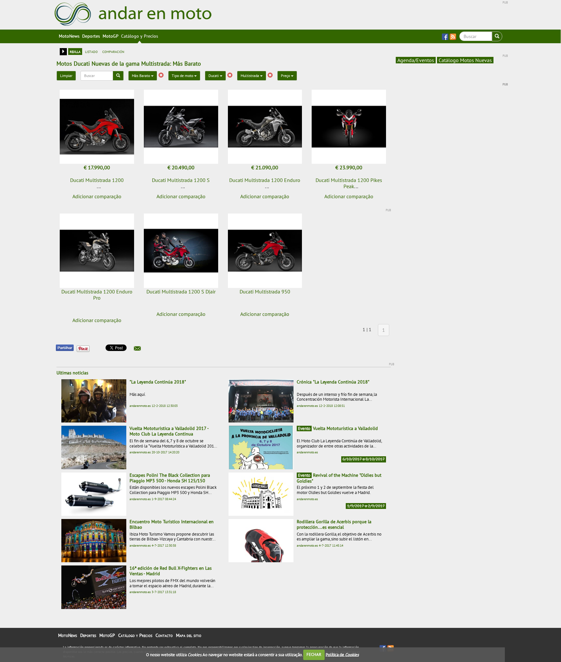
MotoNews (69, 36)
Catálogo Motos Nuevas (465, 60)
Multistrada (250, 75)
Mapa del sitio (188, 635)
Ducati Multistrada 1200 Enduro (264, 180)
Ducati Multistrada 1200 (97, 180)
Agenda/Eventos (415, 60)
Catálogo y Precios (139, 36)
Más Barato (141, 75)
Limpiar (66, 75)
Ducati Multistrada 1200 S (181, 180)
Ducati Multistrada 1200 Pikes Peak (349, 183)
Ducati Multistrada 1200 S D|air (181, 291)
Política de (342, 654)
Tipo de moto (183, 75)
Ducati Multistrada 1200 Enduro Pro (96, 294)
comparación (113, 51)
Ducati (214, 75)
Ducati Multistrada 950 (265, 291)
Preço (286, 75)
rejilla (75, 51)
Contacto (164, 635)
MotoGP (110, 36)
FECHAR (313, 654)
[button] (137, 348)
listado (91, 51)
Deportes (91, 36)
